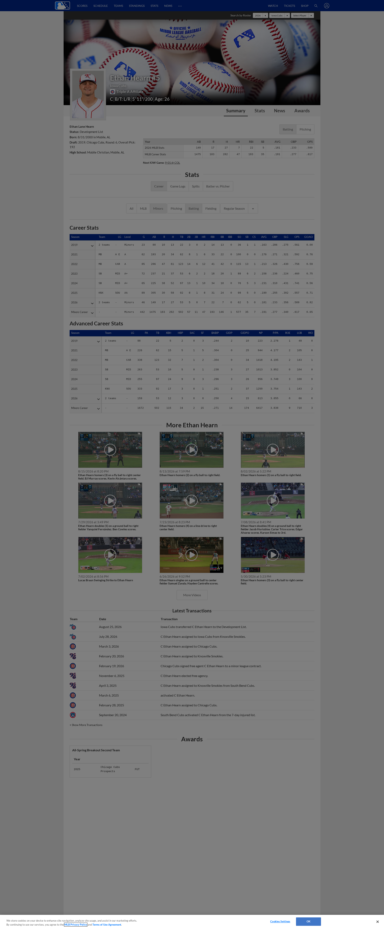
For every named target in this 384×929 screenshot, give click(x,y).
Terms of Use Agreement (106, 924)
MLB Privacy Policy (75, 924)
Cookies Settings (280, 921)
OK (308, 921)
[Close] (377, 921)
